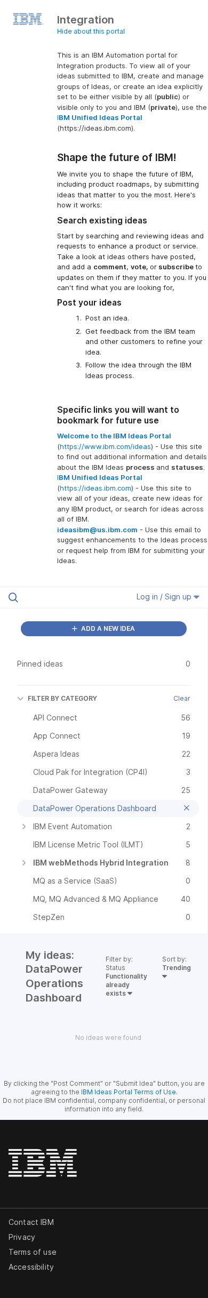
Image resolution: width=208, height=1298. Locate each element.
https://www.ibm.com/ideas (105, 446)
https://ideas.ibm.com (95, 488)
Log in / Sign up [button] (165, 596)
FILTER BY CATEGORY (62, 698)
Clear (181, 698)
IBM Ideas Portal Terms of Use (128, 1092)
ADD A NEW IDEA (107, 628)
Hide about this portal (91, 31)
